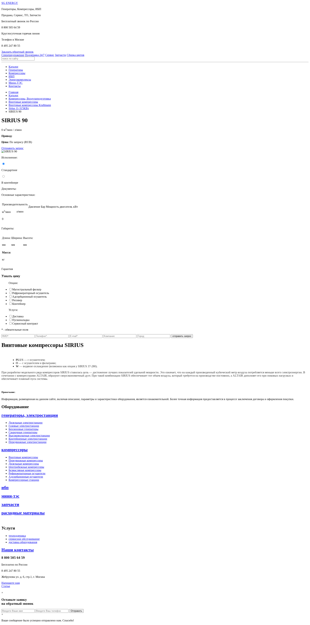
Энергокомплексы (20, 79)
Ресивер (17, 300)
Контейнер (18, 303)
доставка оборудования (23, 542)
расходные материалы (23, 512)
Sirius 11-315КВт (19, 108)
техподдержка (17, 535)
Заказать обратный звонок (17, 51)
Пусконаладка (20, 319)
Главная (13, 92)
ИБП (12, 76)
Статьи (5, 586)
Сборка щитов (75, 55)
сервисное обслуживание (24, 538)
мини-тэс (10, 496)
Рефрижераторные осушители (27, 473)
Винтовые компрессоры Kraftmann (30, 105)
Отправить (76, 611)
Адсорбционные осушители (26, 476)
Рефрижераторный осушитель (30, 293)
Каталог (13, 66)
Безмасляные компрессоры (25, 470)
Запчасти (60, 55)
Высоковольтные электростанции (29, 435)
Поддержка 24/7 (34, 55)
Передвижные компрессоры (26, 460)
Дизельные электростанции (26, 422)
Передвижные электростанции (27, 442)
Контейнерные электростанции (28, 438)
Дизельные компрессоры (24, 463)
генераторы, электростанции (29, 415)
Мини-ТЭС (16, 82)
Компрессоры (17, 73)
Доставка (18, 316)
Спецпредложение (12, 55)
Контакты (15, 86)
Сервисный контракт (25, 323)
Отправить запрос (12, 148)
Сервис (49, 55)
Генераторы (16, 69)
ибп (5, 487)
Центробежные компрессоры (26, 466)
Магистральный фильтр (26, 289)
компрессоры (14, 449)
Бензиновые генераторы (23, 429)
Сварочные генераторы (23, 432)
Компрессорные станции (24, 479)
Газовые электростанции (24, 425)
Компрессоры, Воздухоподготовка (30, 98)
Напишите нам (10, 582)
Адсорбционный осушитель (29, 296)
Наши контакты (17, 549)
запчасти (10, 504)
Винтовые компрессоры (23, 101)
